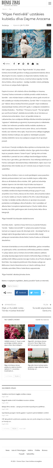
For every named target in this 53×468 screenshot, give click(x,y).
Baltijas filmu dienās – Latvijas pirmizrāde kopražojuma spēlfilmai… (24, 407)
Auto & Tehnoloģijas (19, 450)
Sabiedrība (30, 454)
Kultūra (31, 325)
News (7, 450)
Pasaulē (21, 454)
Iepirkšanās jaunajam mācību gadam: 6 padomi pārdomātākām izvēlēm (25, 413)
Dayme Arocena (13, 286)
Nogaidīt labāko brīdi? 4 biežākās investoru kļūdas (18, 400)
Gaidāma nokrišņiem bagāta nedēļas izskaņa (16, 394)
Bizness (44, 450)
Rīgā (48, 25)
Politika (37, 450)
